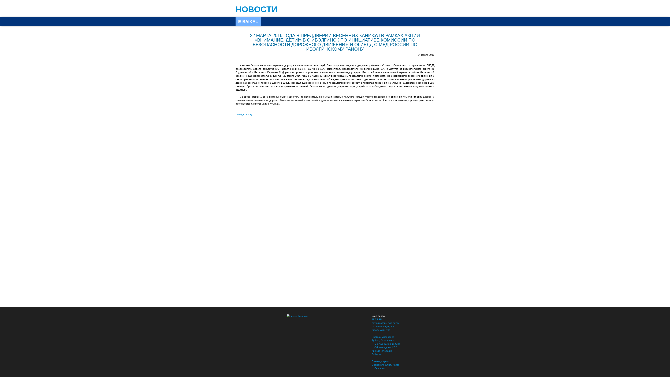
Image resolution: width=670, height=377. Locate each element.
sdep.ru (377, 319)
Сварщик (379, 368)
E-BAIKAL (248, 21)
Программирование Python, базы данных (384, 338)
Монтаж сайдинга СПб (387, 343)
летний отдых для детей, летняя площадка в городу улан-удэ (386, 326)
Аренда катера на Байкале (382, 352)
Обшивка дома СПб (385, 347)
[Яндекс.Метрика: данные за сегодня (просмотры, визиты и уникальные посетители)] (297, 316)
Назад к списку (244, 114)
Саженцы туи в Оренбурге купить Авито (385, 363)
